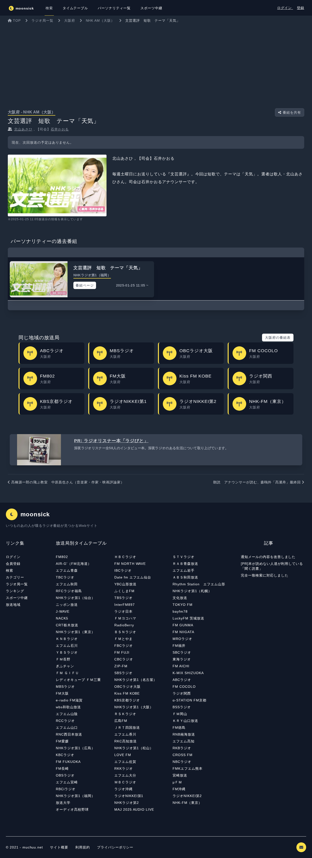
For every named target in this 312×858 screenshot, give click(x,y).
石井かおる (60, 129)
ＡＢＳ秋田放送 (185, 577)
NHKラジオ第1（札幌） (192, 591)
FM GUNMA (183, 625)
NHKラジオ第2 (126, 803)
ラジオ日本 (123, 611)
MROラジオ (182, 639)
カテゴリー (15, 577)
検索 (9, 570)
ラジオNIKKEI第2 (187, 796)
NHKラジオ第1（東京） (75, 632)
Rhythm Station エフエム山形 (199, 584)
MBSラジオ (65, 686)
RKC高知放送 (125, 741)
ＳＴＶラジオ (184, 557)
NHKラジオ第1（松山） (134, 748)
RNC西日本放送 (69, 734)
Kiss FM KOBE (127, 693)
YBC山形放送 (125, 584)
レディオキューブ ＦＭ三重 (78, 680)
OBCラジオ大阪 (127, 686)
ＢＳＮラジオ (125, 632)
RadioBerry (124, 625)
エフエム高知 (184, 741)
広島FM (120, 721)
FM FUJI (121, 652)
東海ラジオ (182, 659)
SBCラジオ (182, 652)
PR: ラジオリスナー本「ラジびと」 (111, 440)
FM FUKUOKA (68, 762)
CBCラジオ (123, 659)
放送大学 (63, 803)
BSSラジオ (182, 707)
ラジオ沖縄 (123, 789)
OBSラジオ (65, 775)
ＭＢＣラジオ (125, 782)
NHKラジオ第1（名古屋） (135, 680)
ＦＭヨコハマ (125, 618)
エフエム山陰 (67, 714)
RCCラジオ (65, 721)
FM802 (62, 557)
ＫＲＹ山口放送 (185, 721)
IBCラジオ (123, 570)
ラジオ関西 (182, 693)
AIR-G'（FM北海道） (73, 564)
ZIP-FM (120, 666)
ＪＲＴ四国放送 (127, 727)
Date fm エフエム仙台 (132, 577)
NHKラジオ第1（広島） (75, 748)
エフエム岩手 (184, 570)
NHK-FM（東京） (187, 803)
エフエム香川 (125, 734)
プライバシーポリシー (115, 847)
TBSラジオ (123, 598)
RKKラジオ (123, 768)
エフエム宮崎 (67, 782)
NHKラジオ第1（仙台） (75, 598)
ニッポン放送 (67, 605)
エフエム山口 (67, 727)
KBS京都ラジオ (127, 700)
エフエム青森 (67, 570)
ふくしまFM (124, 591)
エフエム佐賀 (125, 762)
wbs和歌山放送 (68, 707)
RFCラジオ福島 (69, 591)
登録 (300, 8)
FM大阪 (62, 693)
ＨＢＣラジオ (125, 557)
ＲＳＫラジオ (125, 714)
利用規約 (83, 847)
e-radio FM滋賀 (69, 700)
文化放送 (180, 598)
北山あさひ (23, 129)
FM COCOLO (184, 686)
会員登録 (13, 564)
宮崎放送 (180, 775)
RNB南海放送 (184, 734)
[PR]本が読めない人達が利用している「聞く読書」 (272, 566)
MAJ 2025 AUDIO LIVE (134, 809)
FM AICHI (181, 666)
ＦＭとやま (123, 639)
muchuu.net (32, 847)
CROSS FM (183, 755)
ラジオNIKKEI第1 (129, 796)
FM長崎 (62, 768)
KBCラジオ (65, 755)
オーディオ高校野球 (72, 809)
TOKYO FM (183, 605)
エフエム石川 (67, 646)
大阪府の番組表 (278, 337)
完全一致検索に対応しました (264, 575)
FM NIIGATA (183, 632)
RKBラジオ (182, 748)
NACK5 (62, 618)
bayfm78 (180, 611)
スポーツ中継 (17, 598)
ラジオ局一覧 (17, 584)
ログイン (285, 8)
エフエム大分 (125, 775)
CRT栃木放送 (67, 625)
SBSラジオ (123, 673)
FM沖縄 (179, 789)
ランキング (15, 591)
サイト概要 (59, 847)
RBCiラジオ (66, 789)
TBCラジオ (65, 577)
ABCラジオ (182, 680)
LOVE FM (122, 755)
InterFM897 (124, 605)
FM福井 (179, 646)
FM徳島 (179, 727)
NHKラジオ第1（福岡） (75, 796)
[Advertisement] (156, 62)
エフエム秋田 (67, 584)
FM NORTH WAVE (130, 564)
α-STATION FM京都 (189, 700)
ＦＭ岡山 (180, 714)
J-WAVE (62, 611)
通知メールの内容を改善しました (268, 557)
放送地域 (13, 605)
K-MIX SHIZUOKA (188, 673)
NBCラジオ (182, 762)
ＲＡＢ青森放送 (185, 564)
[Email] (301, 847)
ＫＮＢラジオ (67, 639)
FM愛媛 (62, 741)
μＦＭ (177, 782)
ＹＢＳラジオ (67, 652)
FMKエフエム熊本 (188, 768)
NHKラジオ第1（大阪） (134, 707)
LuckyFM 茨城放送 (188, 618)
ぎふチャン (65, 666)
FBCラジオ (123, 646)
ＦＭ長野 (63, 659)
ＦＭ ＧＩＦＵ (67, 673)
